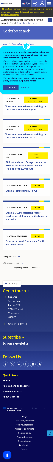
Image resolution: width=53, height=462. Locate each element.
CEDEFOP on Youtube (19, 364)
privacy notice (29, 80)
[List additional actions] (29, 3)
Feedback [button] (50, 433)
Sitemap (24, 449)
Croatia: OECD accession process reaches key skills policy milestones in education (26, 216)
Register (42, 3)
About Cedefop (11, 396)
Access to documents (24, 429)
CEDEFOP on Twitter (12, 364)
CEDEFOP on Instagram (33, 364)
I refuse (25, 87)
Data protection (25, 441)
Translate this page (27, 23)
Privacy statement (24, 437)
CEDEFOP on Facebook (5, 364)
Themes (7, 380)
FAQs (24, 416)
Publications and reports (16, 385)
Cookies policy (24, 433)
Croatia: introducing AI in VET (21, 190)
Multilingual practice (24, 424)
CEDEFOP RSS (39, 364)
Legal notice (24, 445)
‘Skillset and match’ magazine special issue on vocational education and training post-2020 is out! (25, 165)
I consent (10, 87)
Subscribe (12, 337)
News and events (12, 391)
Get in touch (14, 291)
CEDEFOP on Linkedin (26, 364)
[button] (7, 455)
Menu (49, 3)
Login (35, 3)
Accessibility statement (24, 420)
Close (50, 20)
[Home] (6, 3)
